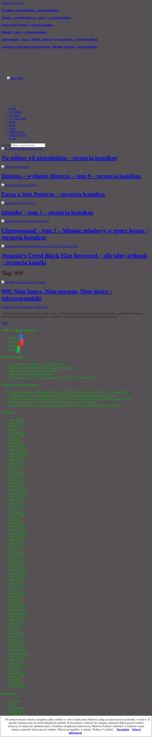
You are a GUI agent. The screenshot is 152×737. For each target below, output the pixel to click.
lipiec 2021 (15, 622)
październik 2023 (19, 532)
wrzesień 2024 (17, 496)
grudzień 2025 (17, 446)
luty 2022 (14, 599)
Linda (44, 307)
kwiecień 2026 (17, 432)
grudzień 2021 (17, 606)
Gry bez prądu (17, 118)
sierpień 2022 (17, 579)
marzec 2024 (16, 516)
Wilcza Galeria (17, 135)
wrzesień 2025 (17, 456)
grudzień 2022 (17, 566)
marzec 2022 (16, 596)
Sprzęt (12, 125)
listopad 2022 (17, 569)
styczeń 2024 (16, 522)
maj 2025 (14, 469)
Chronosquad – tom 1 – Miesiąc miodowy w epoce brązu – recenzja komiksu (49, 39)
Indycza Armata (18, 714)
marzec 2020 (16, 676)
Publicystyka (16, 131)
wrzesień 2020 (17, 656)
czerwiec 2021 (17, 626)
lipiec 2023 (15, 542)
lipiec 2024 (15, 502)
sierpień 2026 (17, 419)
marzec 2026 (16, 436)
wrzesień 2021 (17, 616)
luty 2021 (14, 639)
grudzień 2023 (17, 526)
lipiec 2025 (15, 462)
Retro (12, 121)
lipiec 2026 (15, 422)
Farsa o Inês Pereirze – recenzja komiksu (27, 25)
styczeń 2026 (16, 442)
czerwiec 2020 (17, 666)
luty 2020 (14, 679)
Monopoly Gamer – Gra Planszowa (75, 401)
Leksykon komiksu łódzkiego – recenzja (92, 395)
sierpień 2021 (17, 619)
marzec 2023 (16, 556)
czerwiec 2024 (17, 506)
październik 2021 (19, 612)
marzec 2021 (16, 636)
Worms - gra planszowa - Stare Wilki (30, 401)
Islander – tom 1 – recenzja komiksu (24, 32)
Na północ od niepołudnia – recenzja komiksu (30, 10)
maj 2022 (14, 589)
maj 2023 (14, 549)
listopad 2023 (17, 529)
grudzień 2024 (17, 486)
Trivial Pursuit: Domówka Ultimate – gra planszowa (101, 398)
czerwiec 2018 (17, 686)
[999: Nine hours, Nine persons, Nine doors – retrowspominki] (23, 282)
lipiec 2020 (15, 663)
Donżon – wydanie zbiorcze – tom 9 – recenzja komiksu (36, 17)
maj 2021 (14, 629)
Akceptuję (122, 729)
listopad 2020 (17, 649)
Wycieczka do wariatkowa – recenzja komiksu (100, 391)
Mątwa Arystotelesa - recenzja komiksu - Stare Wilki (39, 391)
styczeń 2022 (16, 602)
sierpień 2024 (17, 499)
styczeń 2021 (16, 643)
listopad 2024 (17, 489)
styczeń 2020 (16, 683)
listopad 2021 (17, 609)
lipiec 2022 (15, 582)
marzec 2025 (16, 476)
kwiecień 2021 (17, 632)
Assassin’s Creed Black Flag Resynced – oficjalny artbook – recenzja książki (49, 46)
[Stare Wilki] (15, 78)
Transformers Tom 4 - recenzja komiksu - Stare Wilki (40, 405)
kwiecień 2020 (17, 673)
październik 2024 (19, 492)
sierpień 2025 (17, 459)
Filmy (12, 128)
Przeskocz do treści (12, 3)
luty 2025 (14, 479)
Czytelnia (14, 115)
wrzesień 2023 (17, 536)
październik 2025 (19, 452)
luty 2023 (14, 559)
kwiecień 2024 (17, 512)
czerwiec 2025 (17, 466)
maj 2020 (14, 669)
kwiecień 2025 (17, 472)
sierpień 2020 (17, 659)
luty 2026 (14, 439)
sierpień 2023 (17, 539)
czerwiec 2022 (17, 586)
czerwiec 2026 (17, 426)
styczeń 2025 (16, 482)
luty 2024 (14, 519)
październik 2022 (19, 572)
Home (12, 108)
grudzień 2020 (17, 646)
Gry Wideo (15, 111)
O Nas (12, 138)
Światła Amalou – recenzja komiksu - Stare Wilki (37, 395)
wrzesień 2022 (17, 576)
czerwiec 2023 (17, 546)
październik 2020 (19, 653)
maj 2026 (14, 429)
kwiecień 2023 (17, 552)
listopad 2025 (17, 449)
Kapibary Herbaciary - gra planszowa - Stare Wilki (38, 398)
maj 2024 (14, 509)
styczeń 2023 (16, 562)
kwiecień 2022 (17, 592)
